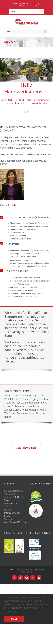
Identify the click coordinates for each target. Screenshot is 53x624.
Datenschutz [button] (11, 611)
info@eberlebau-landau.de (26, 5)
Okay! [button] (14, 619)
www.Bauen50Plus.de (15, 522)
